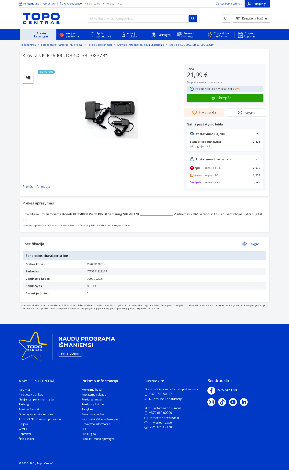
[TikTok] (223, 402)
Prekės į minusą (188, 34)
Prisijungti (260, 4)
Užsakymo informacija (96, 424)
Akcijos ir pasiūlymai (72, 34)
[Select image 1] (28, 78)
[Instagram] (212, 402)
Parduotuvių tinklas (31, 394)
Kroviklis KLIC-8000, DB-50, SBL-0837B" (191, 44)
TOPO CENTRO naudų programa (40, 419)
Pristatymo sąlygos (94, 394)
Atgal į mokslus (132, 34)
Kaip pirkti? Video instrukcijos (100, 419)
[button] (225, 135)
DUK (84, 428)
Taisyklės (87, 409)
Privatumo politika (93, 414)
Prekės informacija (36, 186)
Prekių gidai (89, 433)
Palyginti (249, 112)
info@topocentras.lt (164, 418)
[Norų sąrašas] (226, 18)
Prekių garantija (92, 399)
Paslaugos (164, 35)
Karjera (23, 424)
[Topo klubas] (67, 348)
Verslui (51, 3)
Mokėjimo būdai (92, 389)
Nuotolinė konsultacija (165, 399)
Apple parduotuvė (104, 34)
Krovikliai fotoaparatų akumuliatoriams (140, 44)
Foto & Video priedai (100, 44)
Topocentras (28, 44)
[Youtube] (234, 402)
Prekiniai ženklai (29, 409)
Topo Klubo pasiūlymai (221, 34)
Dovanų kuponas (249, 34)
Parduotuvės (31, 4)
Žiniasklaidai (26, 438)
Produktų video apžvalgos (98, 438)
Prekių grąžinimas (93, 404)
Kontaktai (25, 433)
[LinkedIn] (245, 402)
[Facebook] (211, 391)
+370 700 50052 (160, 394)
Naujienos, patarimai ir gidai (36, 399)
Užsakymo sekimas (231, 3)
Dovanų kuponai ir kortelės (36, 414)
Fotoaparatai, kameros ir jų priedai (61, 44)
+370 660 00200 (160, 413)
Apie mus (24, 389)
